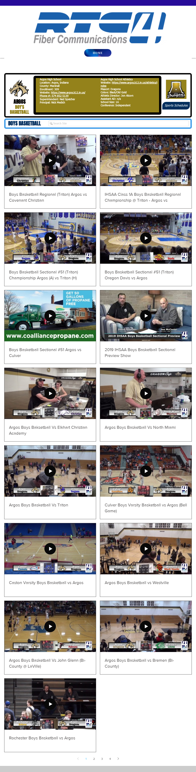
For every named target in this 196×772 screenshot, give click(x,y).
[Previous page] (77, 758)
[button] (176, 106)
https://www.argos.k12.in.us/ (68, 92)
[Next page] (118, 758)
